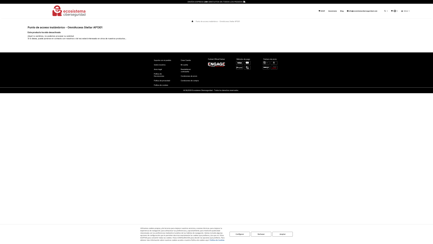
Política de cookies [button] (161, 85)
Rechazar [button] (261, 234)
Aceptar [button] (283, 234)
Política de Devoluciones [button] (159, 75)
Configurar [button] (240, 234)
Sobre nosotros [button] (160, 65)
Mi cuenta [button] (184, 65)
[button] (69, 11)
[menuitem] (322, 11)
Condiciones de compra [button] (190, 81)
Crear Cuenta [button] (186, 60)
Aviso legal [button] (158, 69)
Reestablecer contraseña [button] (186, 70)
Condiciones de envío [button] (189, 76)
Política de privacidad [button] (162, 81)
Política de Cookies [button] (217, 240)
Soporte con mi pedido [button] (162, 60)
